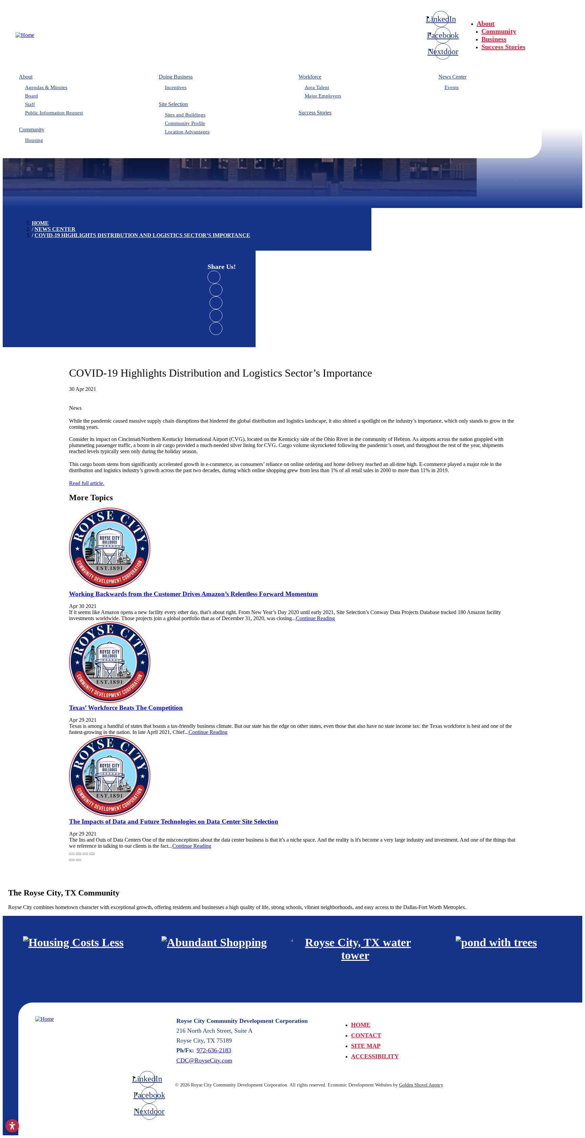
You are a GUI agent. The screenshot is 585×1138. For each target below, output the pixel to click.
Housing (34, 140)
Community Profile (185, 123)
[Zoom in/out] (92, 854)
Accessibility (375, 1056)
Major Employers (323, 96)
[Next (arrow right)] (78, 860)
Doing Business (176, 77)
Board (31, 96)
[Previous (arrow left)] (71, 860)
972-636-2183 (214, 1050)
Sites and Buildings (185, 115)
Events (452, 87)
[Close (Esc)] (71, 854)
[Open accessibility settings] (12, 1126)
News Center (452, 77)
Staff (30, 104)
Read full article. (86, 483)
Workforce (310, 77)
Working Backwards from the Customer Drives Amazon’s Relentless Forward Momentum (193, 593)
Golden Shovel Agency (421, 1085)
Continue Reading (315, 618)
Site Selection (173, 104)
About (486, 23)
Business (493, 39)
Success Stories (503, 46)
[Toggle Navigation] (561, 21)
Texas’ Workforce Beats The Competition (126, 707)
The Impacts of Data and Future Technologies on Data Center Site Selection (173, 821)
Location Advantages (187, 131)
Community (498, 31)
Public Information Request (54, 112)
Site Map (366, 1045)
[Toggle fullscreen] (85, 854)
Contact (366, 1035)
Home (360, 1024)
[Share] (78, 854)
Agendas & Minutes (46, 87)
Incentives (176, 87)
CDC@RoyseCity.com (204, 1060)
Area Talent (317, 87)
